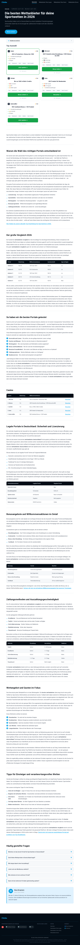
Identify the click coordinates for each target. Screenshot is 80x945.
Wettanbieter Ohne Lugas (45, 2)
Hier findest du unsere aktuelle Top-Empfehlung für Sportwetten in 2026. (28, 224)
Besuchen (67, 399)
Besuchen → (57, 94)
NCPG (31, 926)
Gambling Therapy (10, 926)
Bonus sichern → (23, 94)
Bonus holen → (57, 69)
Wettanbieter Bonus (73, 2)
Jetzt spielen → (23, 67)
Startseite (34, 2)
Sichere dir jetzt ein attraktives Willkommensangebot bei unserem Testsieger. (47, 588)
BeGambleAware (22, 926)
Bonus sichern (11, 31)
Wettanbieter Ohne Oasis (60, 2)
